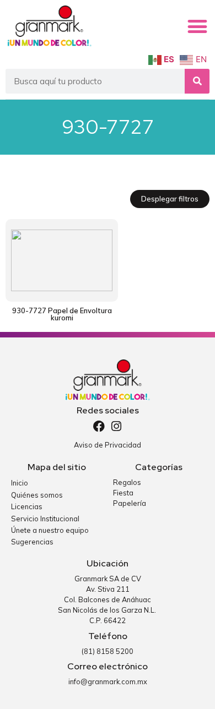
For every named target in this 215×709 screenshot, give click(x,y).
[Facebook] (99, 426)
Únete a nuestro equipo (50, 530)
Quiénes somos (37, 494)
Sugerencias (32, 541)
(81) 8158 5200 (107, 651)
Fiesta (123, 492)
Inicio (19, 482)
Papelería (129, 503)
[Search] (197, 81)
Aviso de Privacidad (107, 444)
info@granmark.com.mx (107, 681)
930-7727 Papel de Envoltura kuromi (62, 314)
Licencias (26, 506)
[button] (197, 26)
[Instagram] (116, 426)
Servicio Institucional (45, 518)
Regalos (127, 482)
